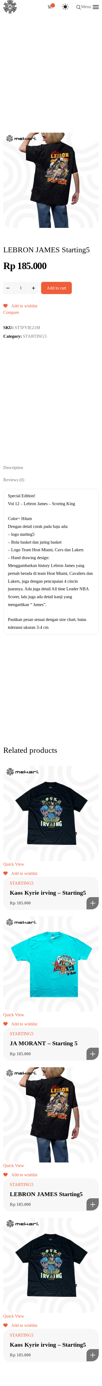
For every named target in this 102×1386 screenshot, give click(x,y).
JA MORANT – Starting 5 (44, 1043)
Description (13, 467)
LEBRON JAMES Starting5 (46, 1194)
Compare (11, 312)
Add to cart (56, 288)
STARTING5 (35, 336)
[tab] (51, 467)
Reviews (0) (13, 479)
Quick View (13, 864)
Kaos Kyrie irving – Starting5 (48, 892)
